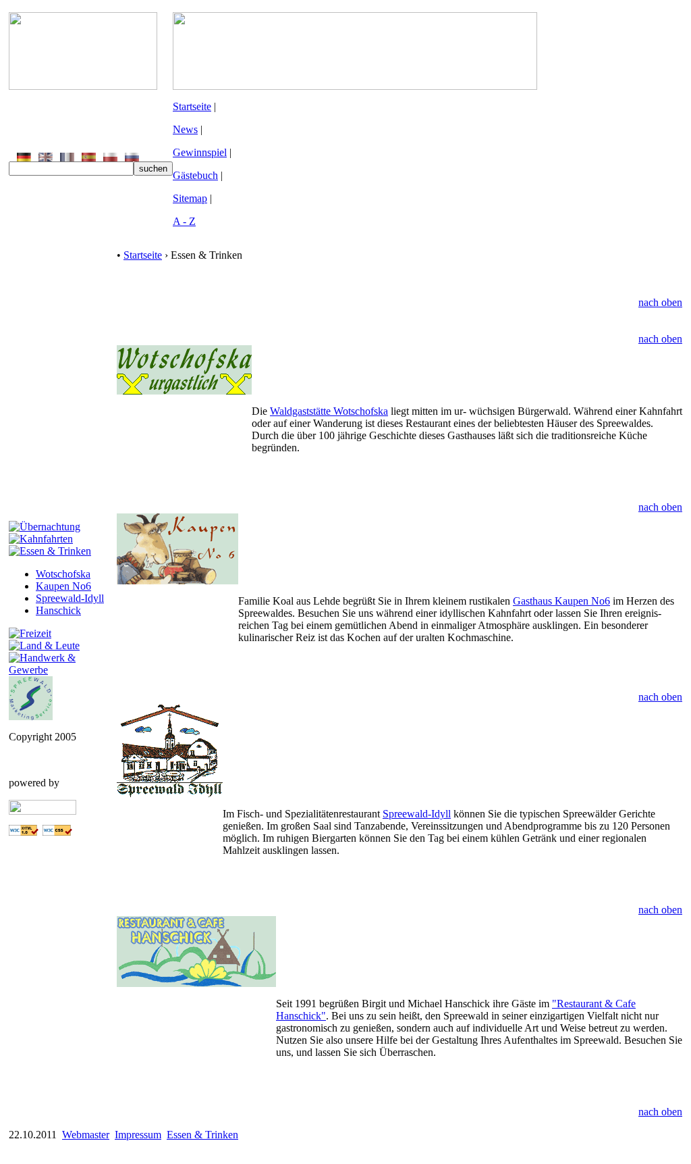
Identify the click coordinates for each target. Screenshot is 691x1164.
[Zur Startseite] (83, 86)
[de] (23, 157)
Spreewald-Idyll (70, 598)
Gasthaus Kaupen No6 (561, 601)
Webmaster (85, 1134)
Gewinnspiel (200, 152)
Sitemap (190, 198)
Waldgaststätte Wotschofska (329, 411)
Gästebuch (195, 175)
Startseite (192, 106)
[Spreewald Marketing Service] (31, 716)
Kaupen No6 (63, 586)
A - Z (184, 221)
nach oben (660, 302)
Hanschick (58, 610)
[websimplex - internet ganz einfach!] (42, 811)
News (185, 129)
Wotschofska (63, 574)
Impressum (138, 1134)
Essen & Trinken (202, 1134)
